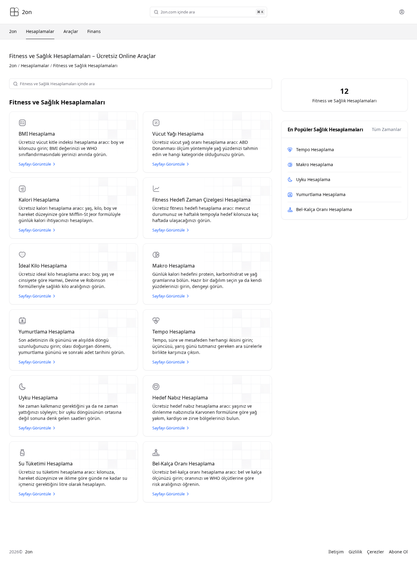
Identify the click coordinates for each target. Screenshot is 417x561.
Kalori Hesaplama (39, 199)
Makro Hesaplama (173, 265)
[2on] (14, 12)
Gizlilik (355, 552)
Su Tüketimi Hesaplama (46, 463)
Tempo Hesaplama (173, 331)
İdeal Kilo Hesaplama (43, 265)
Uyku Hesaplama (38, 397)
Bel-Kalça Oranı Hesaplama (183, 463)
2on (13, 65)
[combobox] (207, 12)
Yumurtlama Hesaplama (46, 331)
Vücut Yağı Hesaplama (178, 133)
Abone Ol (398, 552)
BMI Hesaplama (37, 133)
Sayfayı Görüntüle (35, 164)
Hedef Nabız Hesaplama (180, 397)
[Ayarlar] (401, 12)
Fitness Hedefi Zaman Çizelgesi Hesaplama (201, 199)
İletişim (336, 552)
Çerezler (375, 552)
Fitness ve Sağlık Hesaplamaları (57, 102)
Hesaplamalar (35, 65)
